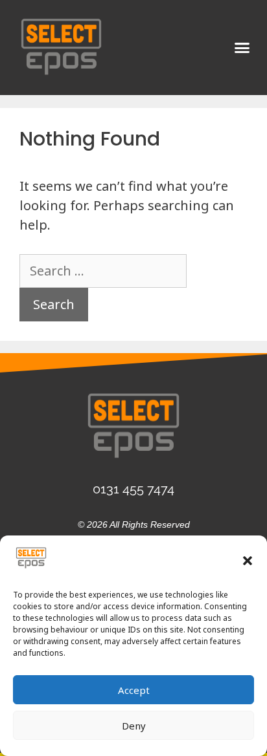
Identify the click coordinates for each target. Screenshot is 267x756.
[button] (247, 560)
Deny (134, 725)
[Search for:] (103, 270)
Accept (134, 690)
